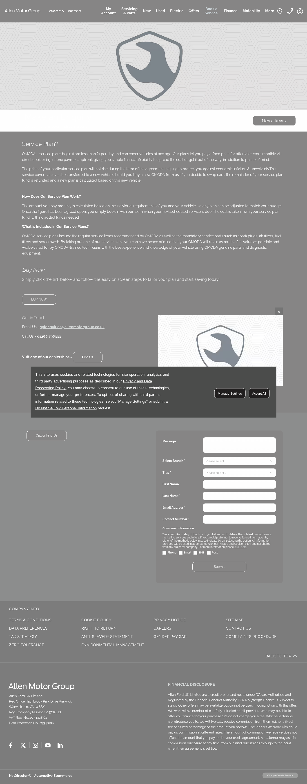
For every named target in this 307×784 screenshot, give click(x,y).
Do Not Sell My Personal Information (66, 408)
